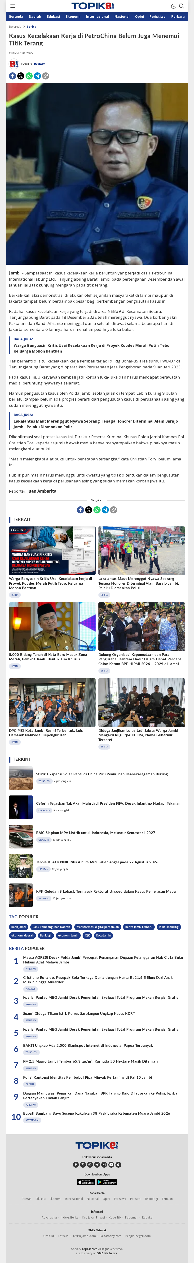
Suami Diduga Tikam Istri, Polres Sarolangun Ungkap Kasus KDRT (79, 1014)
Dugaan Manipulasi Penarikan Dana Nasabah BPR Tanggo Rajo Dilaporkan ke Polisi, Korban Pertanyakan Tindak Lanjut (101, 1096)
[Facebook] (12, 75)
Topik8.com (89, 1249)
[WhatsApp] (29, 75)
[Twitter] (20, 75)
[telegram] (97, 1165)
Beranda (15, 26)
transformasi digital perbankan (98, 927)
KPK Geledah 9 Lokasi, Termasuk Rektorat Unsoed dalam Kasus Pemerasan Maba (106, 891)
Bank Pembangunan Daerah (51, 927)
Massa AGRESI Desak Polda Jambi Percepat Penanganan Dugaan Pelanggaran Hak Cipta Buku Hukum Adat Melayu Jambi (103, 960)
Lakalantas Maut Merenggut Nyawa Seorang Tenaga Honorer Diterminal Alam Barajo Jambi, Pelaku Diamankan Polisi (96, 424)
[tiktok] (118, 1165)
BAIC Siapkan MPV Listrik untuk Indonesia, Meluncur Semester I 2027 (95, 833)
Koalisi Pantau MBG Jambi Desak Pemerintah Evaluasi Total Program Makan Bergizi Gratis (100, 997)
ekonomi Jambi (68, 935)
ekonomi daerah (22, 935)
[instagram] (104, 1165)
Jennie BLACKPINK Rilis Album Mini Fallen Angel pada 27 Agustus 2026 (97, 862)
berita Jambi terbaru (138, 927)
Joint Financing (169, 927)
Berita (31, 26)
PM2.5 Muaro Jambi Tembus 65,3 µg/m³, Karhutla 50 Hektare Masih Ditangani (91, 1061)
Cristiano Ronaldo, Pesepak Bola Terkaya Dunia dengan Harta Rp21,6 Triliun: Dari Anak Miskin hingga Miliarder (98, 980)
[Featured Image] (97, 263)
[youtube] (111, 1165)
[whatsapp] (90, 1165)
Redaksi (40, 64)
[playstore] (107, 1184)
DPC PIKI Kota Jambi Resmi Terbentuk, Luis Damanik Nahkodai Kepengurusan (46, 733)
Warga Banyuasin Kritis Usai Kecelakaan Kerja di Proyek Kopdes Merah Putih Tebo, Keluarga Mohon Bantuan (92, 348)
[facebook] (76, 1165)
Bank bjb (46, 935)
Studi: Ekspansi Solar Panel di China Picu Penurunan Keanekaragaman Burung (102, 774)
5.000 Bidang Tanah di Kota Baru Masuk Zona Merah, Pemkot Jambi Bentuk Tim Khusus (48, 657)
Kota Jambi (103, 935)
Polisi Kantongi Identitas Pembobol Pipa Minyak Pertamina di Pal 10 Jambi (87, 1077)
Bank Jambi (18, 927)
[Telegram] (37, 75)
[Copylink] (45, 75)
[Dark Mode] (173, 5)
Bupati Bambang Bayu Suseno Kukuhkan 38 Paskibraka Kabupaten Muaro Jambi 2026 (96, 1113)
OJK (87, 935)
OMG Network (107, 1253)
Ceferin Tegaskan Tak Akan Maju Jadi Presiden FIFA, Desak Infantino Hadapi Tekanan (108, 803)
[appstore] (86, 1184)
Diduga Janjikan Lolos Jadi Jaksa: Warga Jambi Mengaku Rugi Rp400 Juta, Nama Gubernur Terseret (138, 735)
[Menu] (12, 5)
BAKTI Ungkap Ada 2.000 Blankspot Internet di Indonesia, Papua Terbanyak (88, 1045)
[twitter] (83, 1165)
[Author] (14, 64)
